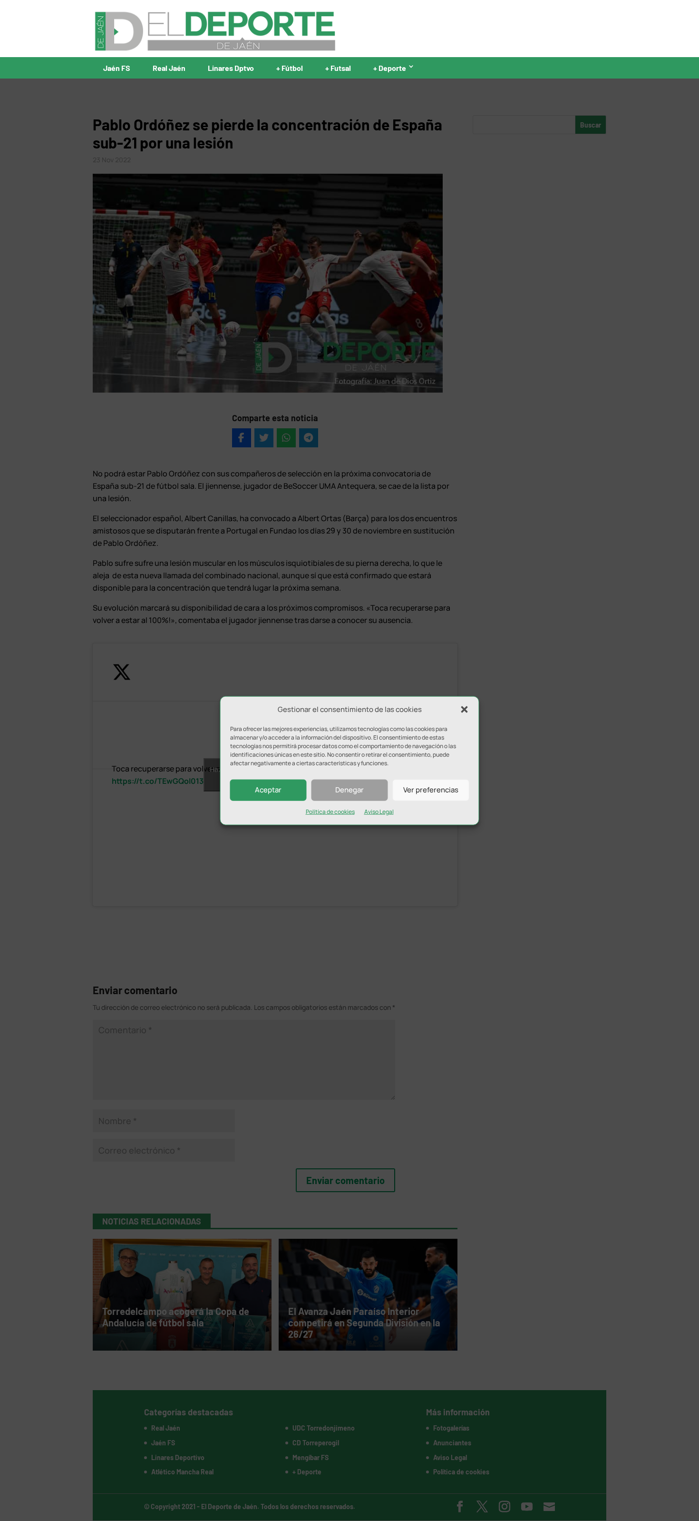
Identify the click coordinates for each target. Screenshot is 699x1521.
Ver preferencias (430, 790)
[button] (464, 709)
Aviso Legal (379, 812)
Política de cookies (330, 812)
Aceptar (268, 790)
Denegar (349, 790)
